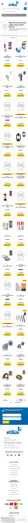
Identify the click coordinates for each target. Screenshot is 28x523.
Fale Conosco (14, 472)
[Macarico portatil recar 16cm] (7, 196)
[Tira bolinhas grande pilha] (7, 76)
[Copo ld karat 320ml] (7, 315)
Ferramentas (14, 484)
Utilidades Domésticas (14, 494)
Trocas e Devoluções (14, 468)
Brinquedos (14, 492)
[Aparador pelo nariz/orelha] (7, 46)
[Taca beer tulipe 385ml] (7, 166)
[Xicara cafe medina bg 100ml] (7, 285)
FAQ (14, 476)
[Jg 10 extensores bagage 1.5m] (7, 375)
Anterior (5, 400)
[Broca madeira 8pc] (7, 345)
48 (20, 400)
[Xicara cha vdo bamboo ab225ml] (7, 106)
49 (24, 400)
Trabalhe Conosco (14, 474)
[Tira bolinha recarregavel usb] (21, 76)
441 (12, 402)
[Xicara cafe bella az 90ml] (21, 255)
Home (8, 11)
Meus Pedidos (14, 470)
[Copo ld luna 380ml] (21, 196)
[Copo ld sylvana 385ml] (21, 106)
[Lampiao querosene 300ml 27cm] (21, 136)
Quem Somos (14, 464)
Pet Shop (14, 488)
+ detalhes (7, 63)
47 (17, 400)
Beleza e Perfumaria (14, 490)
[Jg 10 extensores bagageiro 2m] (21, 375)
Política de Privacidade (14, 466)
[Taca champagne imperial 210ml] (21, 166)
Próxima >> (18, 402)
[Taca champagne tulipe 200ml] (7, 136)
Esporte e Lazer (14, 486)
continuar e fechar (22, 519)
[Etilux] (13, 3)
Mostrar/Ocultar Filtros (8, 15)
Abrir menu (2, 4)
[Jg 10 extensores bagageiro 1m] (21, 345)
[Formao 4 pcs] (7, 225)
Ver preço (7, 65)
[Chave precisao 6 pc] (7, 255)
